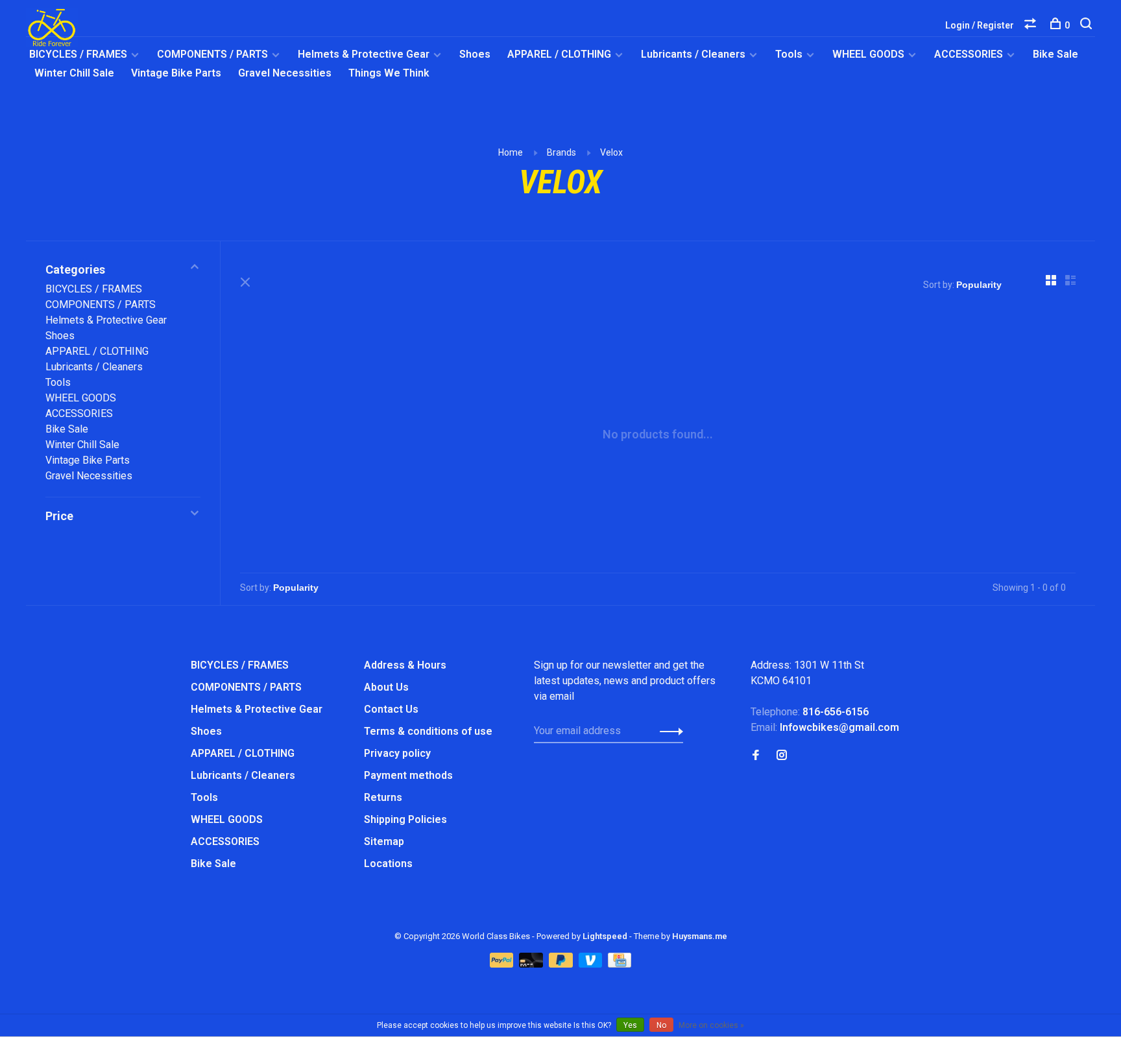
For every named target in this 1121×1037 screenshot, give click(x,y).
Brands (561, 152)
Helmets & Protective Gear (363, 54)
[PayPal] (503, 964)
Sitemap (384, 841)
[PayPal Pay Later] (562, 964)
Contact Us (391, 709)
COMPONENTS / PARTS (212, 54)
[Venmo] (592, 964)
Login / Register (979, 25)
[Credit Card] (619, 964)
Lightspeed (605, 936)
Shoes (474, 54)
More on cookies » (711, 1025)
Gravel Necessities (284, 73)
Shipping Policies (405, 819)
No (661, 1025)
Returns (383, 797)
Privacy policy (397, 753)
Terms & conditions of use (428, 731)
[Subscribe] (668, 731)
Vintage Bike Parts (176, 73)
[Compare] (1031, 25)
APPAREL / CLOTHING (559, 54)
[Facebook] (756, 756)
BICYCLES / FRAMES (78, 54)
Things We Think (388, 73)
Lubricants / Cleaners (693, 54)
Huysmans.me (699, 936)
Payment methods (408, 775)
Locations (388, 863)
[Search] (1087, 25)
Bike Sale (1055, 54)
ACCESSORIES (968, 54)
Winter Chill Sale (74, 73)
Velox (611, 152)
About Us (386, 687)
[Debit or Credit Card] (532, 964)
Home (510, 152)
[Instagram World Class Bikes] (782, 756)
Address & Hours (405, 665)
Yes (630, 1025)
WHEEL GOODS (868, 54)
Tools (788, 54)
